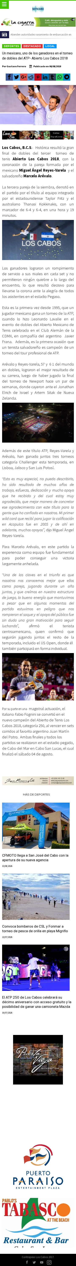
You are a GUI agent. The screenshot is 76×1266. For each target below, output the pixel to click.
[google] (23, 77)
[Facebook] (27, 1262)
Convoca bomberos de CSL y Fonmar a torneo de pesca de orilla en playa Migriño (35, 928)
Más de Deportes (36, 794)
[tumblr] (52, 77)
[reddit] (30, 77)
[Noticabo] (38, 4)
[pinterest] (38, 77)
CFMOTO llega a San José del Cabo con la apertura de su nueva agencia (35, 857)
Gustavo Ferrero (16, 66)
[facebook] (9, 77)
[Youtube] (41, 1262)
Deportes (11, 46)
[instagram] (49, 1262)
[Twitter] (34, 1262)
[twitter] (16, 77)
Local (50, 46)
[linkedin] (45, 77)
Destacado (32, 46)
